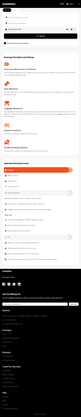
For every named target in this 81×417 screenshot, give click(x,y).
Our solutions (7, 356)
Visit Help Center (8, 277)
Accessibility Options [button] (10, 409)
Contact (5, 405)
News (4, 346)
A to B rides (6, 371)
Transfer (7, 10)
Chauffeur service (8, 378)
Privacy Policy (7, 342)
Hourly (15, 10)
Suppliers (5, 397)
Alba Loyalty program (10, 386)
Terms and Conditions (10, 338)
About (4, 334)
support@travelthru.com (14, 324)
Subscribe (74, 304)
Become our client (8, 360)
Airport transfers (8, 374)
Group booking (7, 382)
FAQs (4, 401)
